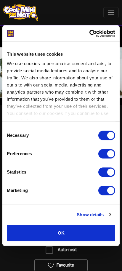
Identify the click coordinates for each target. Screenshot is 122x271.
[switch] (106, 153)
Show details (90, 214)
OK (61, 232)
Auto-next (67, 249)
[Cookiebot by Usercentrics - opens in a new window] (89, 33)
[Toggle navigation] (111, 12)
